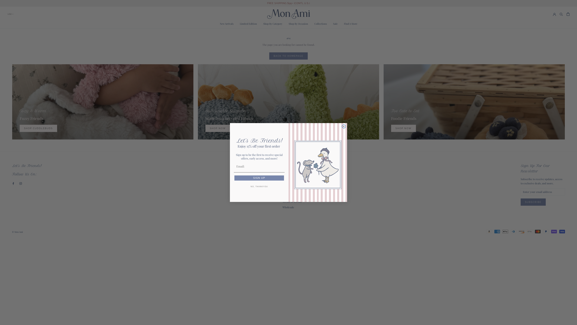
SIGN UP (259, 178)
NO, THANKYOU (259, 187)
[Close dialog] (344, 126)
